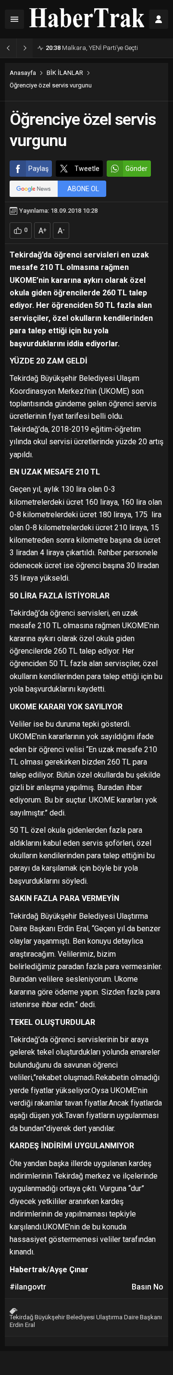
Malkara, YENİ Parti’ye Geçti (92, 47)
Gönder (136, 168)
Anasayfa (23, 72)
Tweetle (86, 168)
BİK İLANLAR (65, 72)
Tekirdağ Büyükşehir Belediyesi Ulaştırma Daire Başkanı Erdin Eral (86, 1321)
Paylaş (38, 168)
